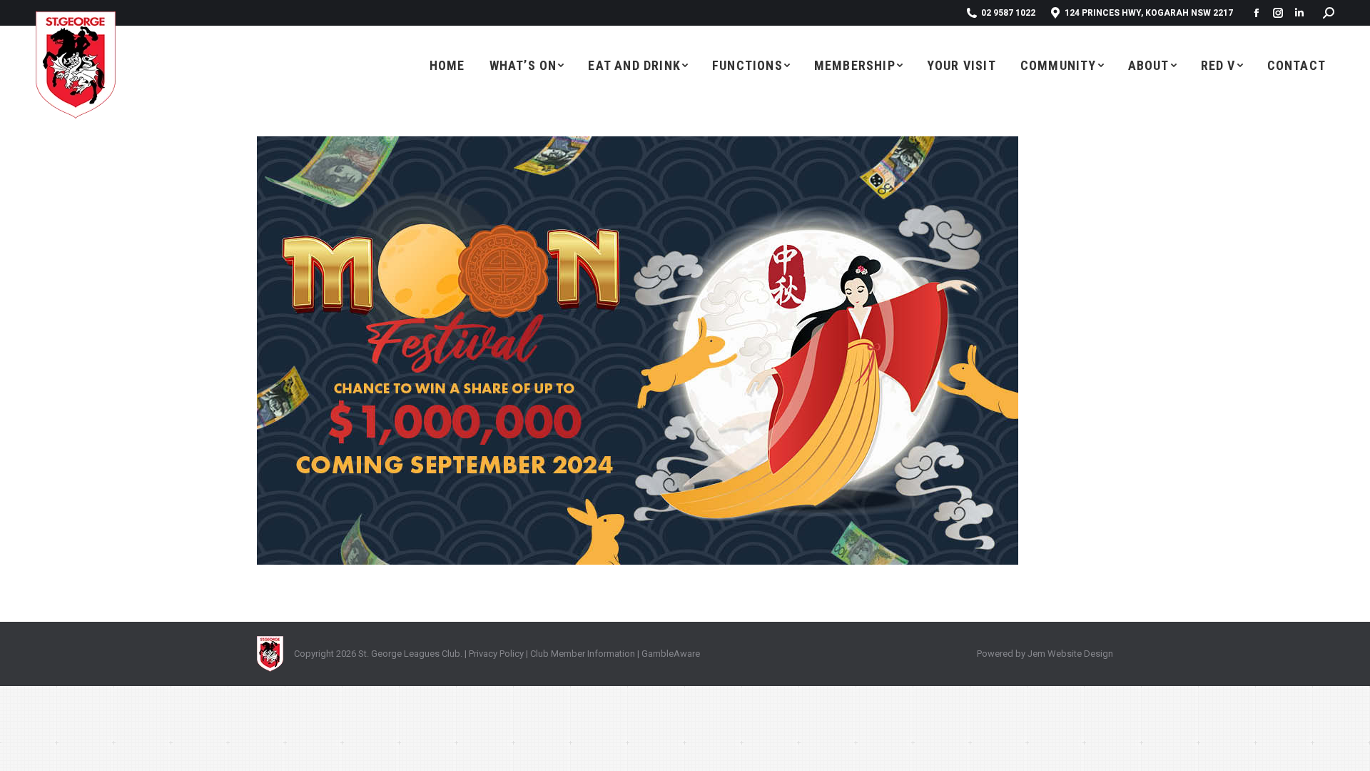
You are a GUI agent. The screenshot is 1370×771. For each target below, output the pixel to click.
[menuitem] (447, 65)
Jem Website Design (1070, 653)
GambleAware (670, 653)
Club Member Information (581, 653)
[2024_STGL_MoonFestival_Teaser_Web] (685, 350)
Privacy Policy (496, 653)
